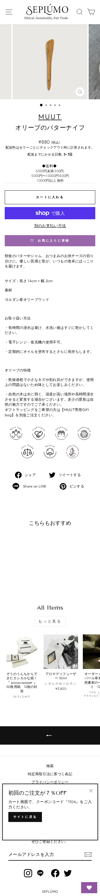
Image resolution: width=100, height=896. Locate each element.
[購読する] (88, 854)
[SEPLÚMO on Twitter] (68, 873)
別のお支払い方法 (50, 225)
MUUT (50, 116)
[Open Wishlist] (89, 887)
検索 (50, 766)
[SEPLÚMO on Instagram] (28, 873)
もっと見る (50, 621)
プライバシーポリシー (49, 782)
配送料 (11, 147)
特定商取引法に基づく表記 (50, 774)
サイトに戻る (25, 817)
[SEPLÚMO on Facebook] (55, 873)
